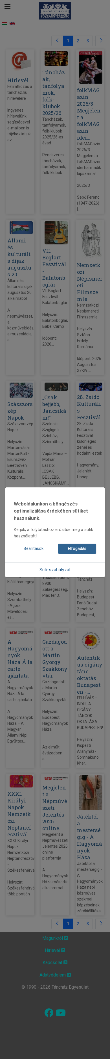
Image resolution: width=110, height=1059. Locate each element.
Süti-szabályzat (55, 569)
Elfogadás (77, 548)
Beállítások (33, 548)
